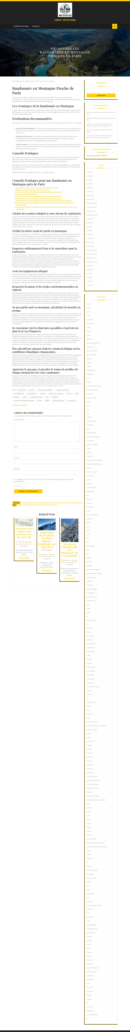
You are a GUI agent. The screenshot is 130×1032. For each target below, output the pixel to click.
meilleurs (89, 659)
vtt (87, 1003)
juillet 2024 (90, 270)
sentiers (47, 400)
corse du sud (91, 476)
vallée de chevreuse (58, 400)
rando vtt (89, 769)
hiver (88, 605)
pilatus (89, 733)
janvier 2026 (90, 199)
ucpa (88, 921)
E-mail (17, 458)
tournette (89, 909)
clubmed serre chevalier (94, 464)
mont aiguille (91, 671)
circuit (88, 448)
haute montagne (92, 589)
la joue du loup (91, 620)
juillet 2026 (90, 176)
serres (89, 851)
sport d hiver (90, 894)
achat (88, 327)
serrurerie (90, 858)
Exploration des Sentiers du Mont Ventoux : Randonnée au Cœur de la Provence (46, 541)
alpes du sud (91, 347)
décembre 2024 (92, 250)
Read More (24, 558)
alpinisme (90, 359)
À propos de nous (21, 26)
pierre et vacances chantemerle (97, 726)
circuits (89, 452)
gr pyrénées (90, 546)
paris (47, 397)
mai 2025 (89, 231)
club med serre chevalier (94, 460)
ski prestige (90, 874)
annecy (89, 366)
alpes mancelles (92, 351)
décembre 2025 (92, 203)
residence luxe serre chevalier (96, 800)
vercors (89, 956)
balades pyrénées (92, 390)
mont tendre (90, 675)
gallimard (90, 519)
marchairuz (90, 636)
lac (88, 624)
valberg (89, 937)
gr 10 (88, 530)
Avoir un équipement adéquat (26, 194)
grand (89, 558)
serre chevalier (91, 839)
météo (77, 393)
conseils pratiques (18, 393)
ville (88, 983)
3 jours (89, 308)
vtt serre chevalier (92, 1015)
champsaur (90, 441)
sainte (89, 819)
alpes (88, 335)
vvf (87, 1019)
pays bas (89, 714)
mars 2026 (90, 191)
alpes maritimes (92, 355)
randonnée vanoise (93, 788)
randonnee (90, 772)
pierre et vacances (92, 722)
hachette (89, 581)
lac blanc (89, 628)
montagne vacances (93, 687)
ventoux (89, 952)
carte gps (31, 390)
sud (88, 897)
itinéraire (69, 393)
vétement (90, 960)
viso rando (90, 987)
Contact (36, 26)
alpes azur (90, 339)
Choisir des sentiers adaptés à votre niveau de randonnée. (37, 188)
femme (89, 499)
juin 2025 (89, 227)
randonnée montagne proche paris (23, 400)
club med (90, 456)
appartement (91, 370)
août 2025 (90, 219)
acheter (89, 331)
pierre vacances (92, 730)
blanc (88, 405)
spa (88, 886)
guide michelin (91, 577)
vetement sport (91, 972)
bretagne (90, 417)
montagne (16, 397)
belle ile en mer (91, 398)
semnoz (89, 827)
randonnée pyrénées (93, 780)
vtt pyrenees (90, 1011)
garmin (89, 523)
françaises (90, 507)
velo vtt (89, 944)
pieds (88, 718)
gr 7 (88, 542)
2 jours (89, 304)
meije (88, 655)
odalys (89, 706)
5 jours (89, 316)
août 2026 (90, 172)
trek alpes (90, 917)
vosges (89, 995)
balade (89, 382)
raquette (89, 792)
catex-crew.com (65, 20)
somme (89, 882)
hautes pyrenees (92, 597)
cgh (88, 429)
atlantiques (90, 374)
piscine (89, 737)
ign (88, 616)
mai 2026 (89, 184)
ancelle (89, 362)
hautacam (90, 585)
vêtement (90, 964)
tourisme (89, 901)
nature (25, 397)
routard (89, 812)
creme (89, 480)
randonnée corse (92, 776)
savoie (89, 823)
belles (89, 402)
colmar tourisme (92, 472)
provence (90, 753)
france (89, 511)
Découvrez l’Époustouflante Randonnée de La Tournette (69, 550)
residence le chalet (93, 796)
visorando (90, 991)
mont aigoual (91, 667)
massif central (91, 644)
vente (88, 948)
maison (89, 632)
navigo (89, 690)
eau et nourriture (32, 393)
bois (88, 413)
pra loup (89, 745)
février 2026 (90, 195)
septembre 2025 (92, 215)
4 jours (89, 312)
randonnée (55, 397)
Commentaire (19, 419)
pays (88, 710)
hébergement (91, 601)
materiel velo (91, 648)
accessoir (90, 320)
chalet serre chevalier (93, 437)
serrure (89, 855)
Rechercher (101, 83)
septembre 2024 (92, 262)
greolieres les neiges (93, 569)
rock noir (89, 808)
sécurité (39, 400)
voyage (89, 999)
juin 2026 (89, 180)
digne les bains (91, 487)
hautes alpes (91, 593)
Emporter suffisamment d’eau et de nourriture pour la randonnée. (39, 192)
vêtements (90, 979)
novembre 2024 (92, 254)
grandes (89, 566)
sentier (89, 831)
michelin (89, 663)
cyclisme (89, 484)
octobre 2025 (91, 211)
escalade (42, 393)
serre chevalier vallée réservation (97, 847)
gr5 (88, 554)
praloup (89, 749)
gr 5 (88, 538)
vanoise (89, 940)
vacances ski (91, 933)
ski (87, 862)
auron (88, 378)
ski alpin (89, 866)
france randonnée (92, 515)
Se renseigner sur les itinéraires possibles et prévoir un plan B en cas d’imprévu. (44, 201)
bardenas (90, 394)
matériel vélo (91, 651)
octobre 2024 (91, 258)
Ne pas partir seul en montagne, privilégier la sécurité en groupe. (39, 198)
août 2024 (90, 266)
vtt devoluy (90, 1007)
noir (88, 698)
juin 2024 (89, 274)
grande (89, 562)
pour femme (91, 741)
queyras (89, 761)
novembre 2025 (92, 207)
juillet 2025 (90, 223)
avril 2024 (90, 281)
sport (88, 890)
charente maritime (92, 444)
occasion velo (91, 702)
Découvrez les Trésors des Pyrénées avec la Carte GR (24, 533)
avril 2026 (90, 188)
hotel (88, 608)
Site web (17, 469)
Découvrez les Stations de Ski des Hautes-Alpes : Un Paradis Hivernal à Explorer (100, 136)
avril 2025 (90, 234)
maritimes (90, 640)
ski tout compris (91, 878)
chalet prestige (91, 433)
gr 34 (88, 534)
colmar (89, 468)
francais (89, 503)
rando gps (90, 765)
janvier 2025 (90, 246)
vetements (90, 976)
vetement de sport (92, 968)
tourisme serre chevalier (94, 905)
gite (88, 526)
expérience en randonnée (56, 393)
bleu (88, 409)
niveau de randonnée (36, 397)
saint (88, 815)
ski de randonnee (92, 870)
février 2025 (90, 242)
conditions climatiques (62, 390)
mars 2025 (90, 238)
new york (89, 694)
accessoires (90, 323)
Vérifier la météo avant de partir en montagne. (32, 190)
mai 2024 (90, 277)
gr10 (88, 550)
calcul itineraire (91, 421)
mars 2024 (90, 285)
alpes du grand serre (93, 343)
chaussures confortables (45, 390)
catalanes (90, 425)
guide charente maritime (94, 573)
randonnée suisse (92, 784)
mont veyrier (91, 679)
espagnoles (90, 491)
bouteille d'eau (21, 390)
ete (88, 495)
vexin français (71, 400)
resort (88, 804)
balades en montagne (94, 386)
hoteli (88, 612)
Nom (16, 447)
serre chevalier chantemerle (95, 843)
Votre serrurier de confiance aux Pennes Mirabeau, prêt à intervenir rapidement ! (99, 125)
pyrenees (90, 757)
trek (88, 913)
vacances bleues (92, 929)
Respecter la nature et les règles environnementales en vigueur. (38, 196)
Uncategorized (91, 925)
